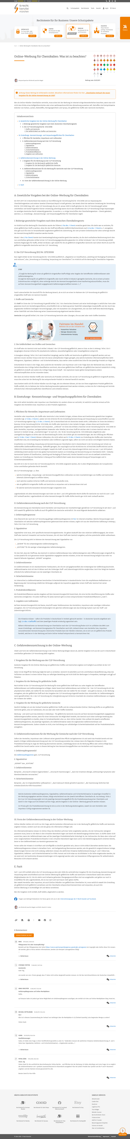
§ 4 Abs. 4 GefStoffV (29, 621)
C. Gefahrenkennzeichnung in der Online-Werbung (37, 158)
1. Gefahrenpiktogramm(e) (33, 171)
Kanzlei (98, 8)
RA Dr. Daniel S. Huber (44, 907)
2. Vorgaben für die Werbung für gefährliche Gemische (42, 165)
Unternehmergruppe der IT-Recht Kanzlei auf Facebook (78, 899)
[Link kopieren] (15, 920)
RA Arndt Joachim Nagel (28, 907)
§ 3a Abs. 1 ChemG (94, 228)
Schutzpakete (75, 8)
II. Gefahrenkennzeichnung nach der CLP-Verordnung (41, 141)
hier (74, 519)
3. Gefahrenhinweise (31, 148)
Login (106, 8)
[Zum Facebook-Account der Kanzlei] (45, 920)
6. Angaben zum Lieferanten (34, 154)
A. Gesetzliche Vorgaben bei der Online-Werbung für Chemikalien (43, 121)
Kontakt (113, 1136)
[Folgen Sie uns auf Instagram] (112, 1)
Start (15, 46)
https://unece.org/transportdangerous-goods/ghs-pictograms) (66, 947)
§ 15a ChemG (28, 237)
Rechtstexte (85, 8)
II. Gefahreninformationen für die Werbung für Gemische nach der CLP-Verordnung (52, 169)
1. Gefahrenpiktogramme (33, 143)
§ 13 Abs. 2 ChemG (31, 419)
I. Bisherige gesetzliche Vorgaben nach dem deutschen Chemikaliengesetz (49, 124)
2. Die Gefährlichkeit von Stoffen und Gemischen (40, 131)
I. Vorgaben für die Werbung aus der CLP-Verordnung (41, 161)
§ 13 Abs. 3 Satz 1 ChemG (27, 437)
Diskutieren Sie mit (24, 935)
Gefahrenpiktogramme (25, 755)
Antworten (113, 956)
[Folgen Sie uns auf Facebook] (115, 1)
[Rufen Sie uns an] (106, 1)
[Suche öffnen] (67, 8)
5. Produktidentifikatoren (33, 152)
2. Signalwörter (29, 145)
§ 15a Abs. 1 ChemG (68, 225)
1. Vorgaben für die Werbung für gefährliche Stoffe (41, 163)
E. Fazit (21, 185)
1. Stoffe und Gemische (32, 129)
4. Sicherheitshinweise (32, 150)
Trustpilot (33, 1)
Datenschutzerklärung (94, 1136)
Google (19, 1)
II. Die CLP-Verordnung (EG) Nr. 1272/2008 (37, 127)
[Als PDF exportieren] (22, 920)
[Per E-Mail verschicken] (39, 920)
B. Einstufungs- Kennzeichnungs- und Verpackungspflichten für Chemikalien (46, 135)
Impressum (106, 1136)
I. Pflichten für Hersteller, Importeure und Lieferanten (42, 138)
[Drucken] (28, 920)
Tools (92, 8)
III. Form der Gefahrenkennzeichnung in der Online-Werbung (44, 181)
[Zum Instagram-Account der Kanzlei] (50, 920)
